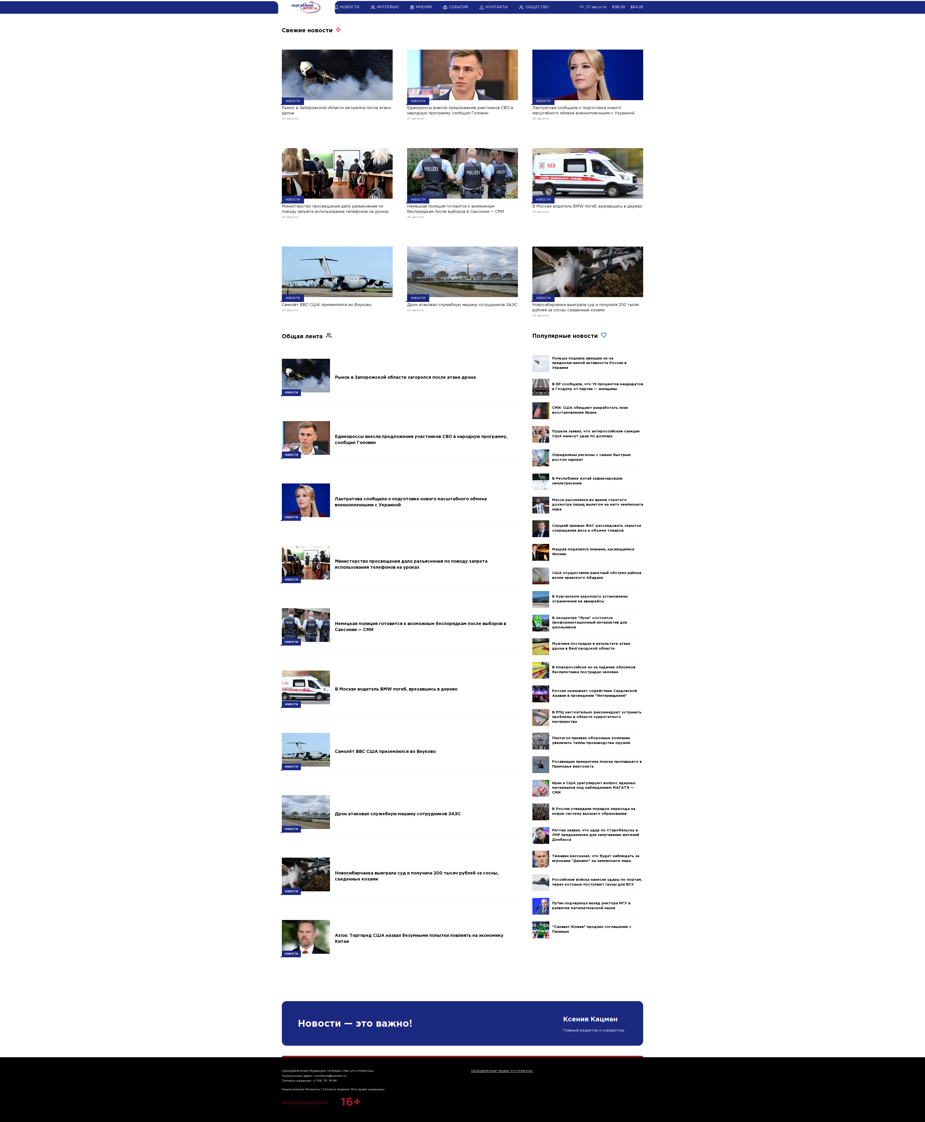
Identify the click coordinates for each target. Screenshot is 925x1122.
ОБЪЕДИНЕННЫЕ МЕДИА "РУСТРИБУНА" (502, 1071)
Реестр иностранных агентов (304, 1102)
